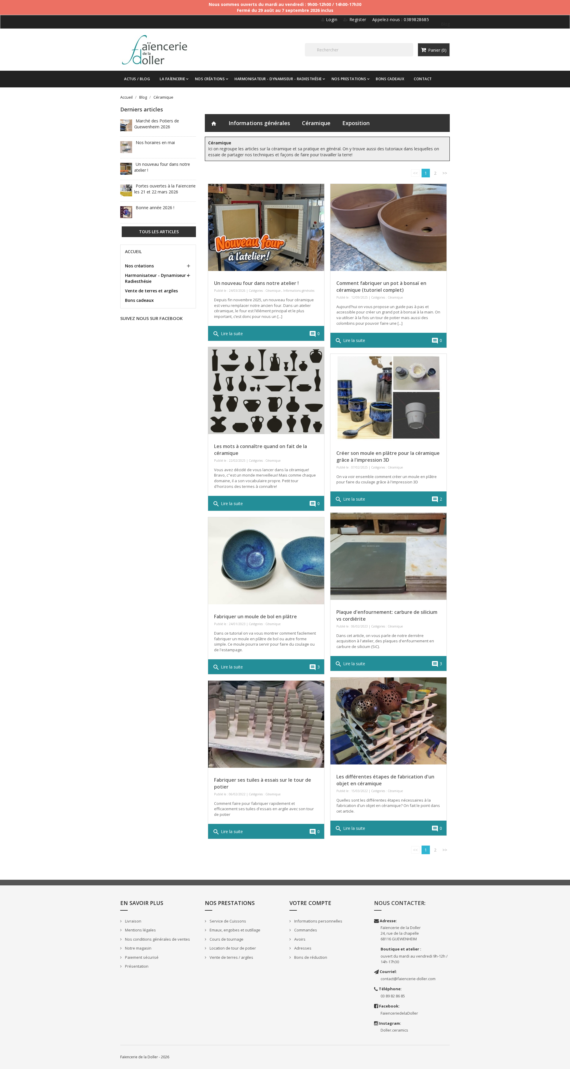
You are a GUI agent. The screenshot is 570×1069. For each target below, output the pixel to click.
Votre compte (310, 902)
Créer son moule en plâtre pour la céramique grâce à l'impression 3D (388, 456)
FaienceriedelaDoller (399, 1013)
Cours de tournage (226, 939)
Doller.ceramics (394, 1030)
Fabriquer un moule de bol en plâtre (255, 616)
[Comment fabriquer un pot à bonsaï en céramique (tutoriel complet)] (388, 227)
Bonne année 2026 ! (155, 207)
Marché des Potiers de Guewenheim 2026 (156, 124)
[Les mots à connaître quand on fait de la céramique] (266, 390)
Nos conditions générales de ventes (157, 939)
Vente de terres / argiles (231, 957)
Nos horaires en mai (155, 142)
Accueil (133, 251)
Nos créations (139, 266)
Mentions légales (140, 930)
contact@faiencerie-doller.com (408, 978)
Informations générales (259, 123)
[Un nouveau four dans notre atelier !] (266, 227)
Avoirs (299, 939)
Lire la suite (228, 334)
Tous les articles (159, 231)
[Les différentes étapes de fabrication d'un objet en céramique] (388, 720)
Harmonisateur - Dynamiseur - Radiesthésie (157, 278)
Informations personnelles (317, 921)
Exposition (356, 123)
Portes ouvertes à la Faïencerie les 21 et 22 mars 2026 (165, 189)
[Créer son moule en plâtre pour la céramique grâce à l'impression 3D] (388, 397)
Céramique (316, 123)
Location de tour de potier (232, 948)
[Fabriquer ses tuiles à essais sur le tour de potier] (266, 724)
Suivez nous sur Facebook (151, 318)
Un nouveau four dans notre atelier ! (256, 283)
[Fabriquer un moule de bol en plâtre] (266, 560)
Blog (445, 24)
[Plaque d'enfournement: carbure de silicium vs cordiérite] (388, 556)
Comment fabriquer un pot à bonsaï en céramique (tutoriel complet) (381, 286)
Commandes (305, 930)
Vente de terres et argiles (151, 291)
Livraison (132, 921)
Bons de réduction (310, 957)
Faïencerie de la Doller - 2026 (144, 1056)
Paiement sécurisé (141, 957)
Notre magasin (137, 948)
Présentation (136, 966)
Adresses (302, 948)
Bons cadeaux (139, 300)
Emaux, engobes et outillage (234, 930)
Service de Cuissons (227, 921)
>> (444, 173)
